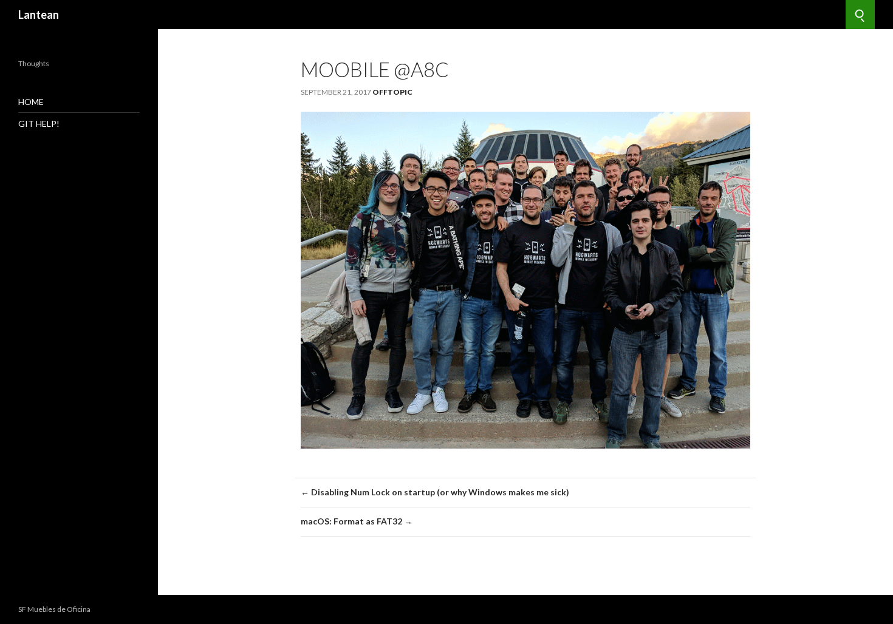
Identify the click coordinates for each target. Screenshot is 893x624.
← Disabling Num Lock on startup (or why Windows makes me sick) (435, 492)
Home (31, 102)
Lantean (38, 14)
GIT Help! (39, 123)
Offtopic (392, 92)
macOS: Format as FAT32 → (356, 521)
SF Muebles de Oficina (54, 609)
